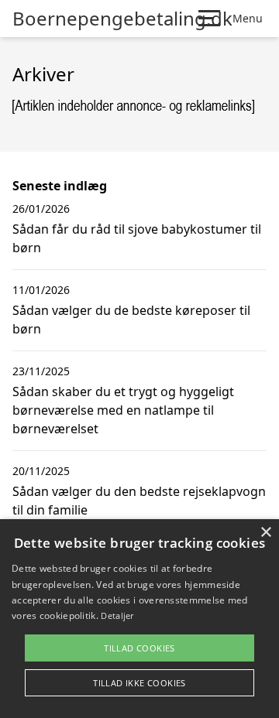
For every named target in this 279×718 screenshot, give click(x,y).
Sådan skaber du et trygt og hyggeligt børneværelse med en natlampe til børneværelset (123, 410)
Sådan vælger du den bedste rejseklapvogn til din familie (139, 500)
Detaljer (117, 615)
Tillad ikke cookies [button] (139, 683)
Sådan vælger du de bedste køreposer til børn (131, 319)
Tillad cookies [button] (139, 648)
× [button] (265, 532)
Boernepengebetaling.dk (122, 18)
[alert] (139, 618)
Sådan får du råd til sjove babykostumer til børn (136, 238)
